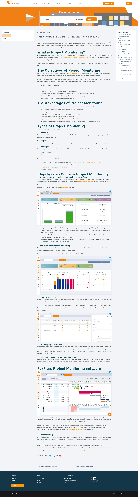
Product (35, 3)
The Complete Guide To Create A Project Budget (48, 466)
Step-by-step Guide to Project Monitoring (124, 54)
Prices (70, 3)
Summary (120, 78)
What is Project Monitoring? (124, 34)
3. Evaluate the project (125, 65)
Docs (43, 32)
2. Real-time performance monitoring (124, 62)
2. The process (123, 49)
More (80, 3)
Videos (59, 3)
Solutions (47, 3)
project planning (74, 89)
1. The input (122, 46)
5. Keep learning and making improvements (125, 71)
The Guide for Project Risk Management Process (84, 466)
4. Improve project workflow (126, 67)
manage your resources (74, 447)
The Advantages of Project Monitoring (124, 41)
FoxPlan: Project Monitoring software (124, 75)
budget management (82, 57)
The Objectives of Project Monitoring (123, 37)
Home (39, 32)
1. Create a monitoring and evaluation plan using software (125, 58)
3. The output (123, 51)
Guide (48, 32)
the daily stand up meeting (95, 162)
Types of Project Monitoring (124, 44)
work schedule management (70, 57)
